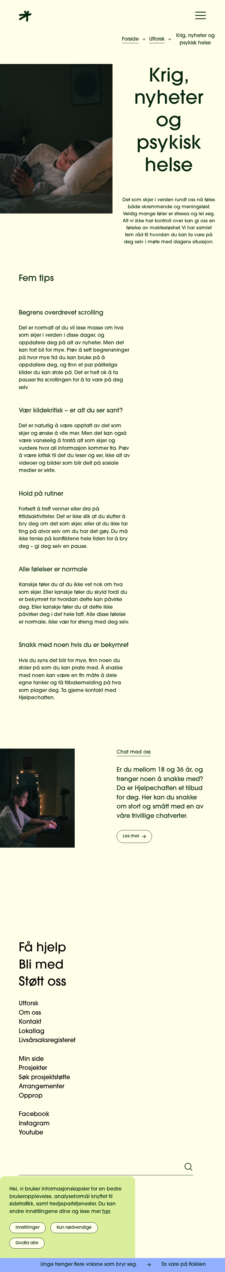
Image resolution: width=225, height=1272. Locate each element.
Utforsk (157, 39)
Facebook (34, 1114)
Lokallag (32, 1031)
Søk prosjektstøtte (44, 1078)
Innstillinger (28, 1228)
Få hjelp (42, 948)
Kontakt (30, 1022)
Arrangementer (41, 1087)
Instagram (34, 1124)
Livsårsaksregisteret (47, 1040)
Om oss (30, 1013)
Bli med (41, 965)
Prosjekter (33, 1068)
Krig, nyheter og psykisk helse (195, 39)
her (106, 1211)
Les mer (131, 836)
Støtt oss (42, 982)
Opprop (30, 1096)
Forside (130, 39)
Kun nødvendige (74, 1228)
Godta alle (27, 1243)
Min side (31, 1059)
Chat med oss (134, 752)
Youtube (31, 1133)
